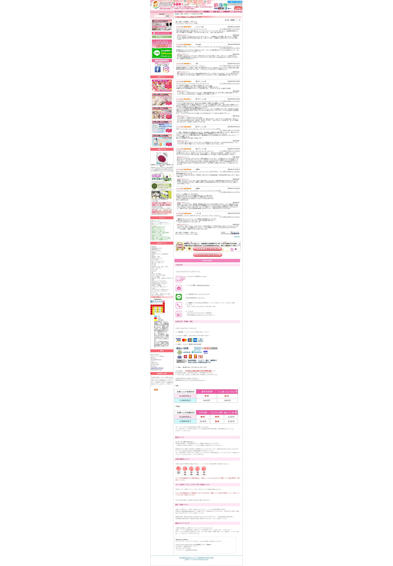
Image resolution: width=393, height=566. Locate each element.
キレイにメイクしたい (158, 261)
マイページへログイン (192, 11)
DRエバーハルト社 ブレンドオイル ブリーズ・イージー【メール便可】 (198, 129)
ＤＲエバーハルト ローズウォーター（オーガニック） (193, 83)
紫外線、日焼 (156, 257)
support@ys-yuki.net (203, 285)
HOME (177, 14)
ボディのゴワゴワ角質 (158, 275)
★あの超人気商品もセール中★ (159, 214)
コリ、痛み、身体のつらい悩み (161, 294)
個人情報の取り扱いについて (188, 557)
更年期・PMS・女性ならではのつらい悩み (161, 278)
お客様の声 (226, 11)
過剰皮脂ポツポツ (157, 248)
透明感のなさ (156, 249)
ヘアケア (154, 292)
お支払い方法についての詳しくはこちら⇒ (187, 378)
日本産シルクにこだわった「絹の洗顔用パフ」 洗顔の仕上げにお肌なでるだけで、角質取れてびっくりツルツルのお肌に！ (162, 168)
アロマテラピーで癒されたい (160, 289)
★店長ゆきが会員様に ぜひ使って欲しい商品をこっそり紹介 (161, 207)
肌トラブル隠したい (158, 262)
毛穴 (153, 255)
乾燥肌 (154, 246)
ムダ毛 (154, 271)
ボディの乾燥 (156, 276)
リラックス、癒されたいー (160, 286)
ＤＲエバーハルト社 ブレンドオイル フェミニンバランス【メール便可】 (199, 190)
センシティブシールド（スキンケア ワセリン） (191, 65)
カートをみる (178, 11)
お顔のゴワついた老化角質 (160, 254)
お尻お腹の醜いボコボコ (159, 284)
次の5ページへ (189, 23)
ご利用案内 (206, 11)
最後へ (196, 23)
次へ (182, 23)
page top (236, 236)
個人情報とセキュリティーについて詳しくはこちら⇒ (190, 380)
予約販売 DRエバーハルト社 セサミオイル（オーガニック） (195, 151)
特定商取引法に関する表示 (206, 557)
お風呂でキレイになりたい (160, 282)
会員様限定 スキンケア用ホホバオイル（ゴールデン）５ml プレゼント (198, 215)
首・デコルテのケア (158, 295)
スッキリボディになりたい (160, 291)
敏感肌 (154, 252)
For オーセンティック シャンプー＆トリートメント (191, 29)
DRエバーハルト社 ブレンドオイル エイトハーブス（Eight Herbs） (197, 171)
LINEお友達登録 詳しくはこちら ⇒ (195, 297)
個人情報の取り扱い (157, 369)
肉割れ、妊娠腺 (156, 285)
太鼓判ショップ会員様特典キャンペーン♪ (161, 189)
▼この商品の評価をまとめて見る (230, 29)
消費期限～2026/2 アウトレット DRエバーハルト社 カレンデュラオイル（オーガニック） (204, 46)
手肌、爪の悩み (156, 274)
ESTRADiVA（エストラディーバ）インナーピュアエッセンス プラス (197, 101)
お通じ (154, 288)
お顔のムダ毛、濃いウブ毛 (160, 266)
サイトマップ (238, 11)
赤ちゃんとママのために (159, 281)
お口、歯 (154, 269)
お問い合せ (216, 11)
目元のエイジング (157, 258)
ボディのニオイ (156, 268)
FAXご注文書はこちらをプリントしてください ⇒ (201, 315)
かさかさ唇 (155, 259)
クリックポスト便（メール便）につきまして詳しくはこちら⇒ (193, 500)
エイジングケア (156, 251)
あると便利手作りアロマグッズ (159, 181)
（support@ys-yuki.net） (187, 511)
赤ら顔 (154, 264)
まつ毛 (154, 265)
